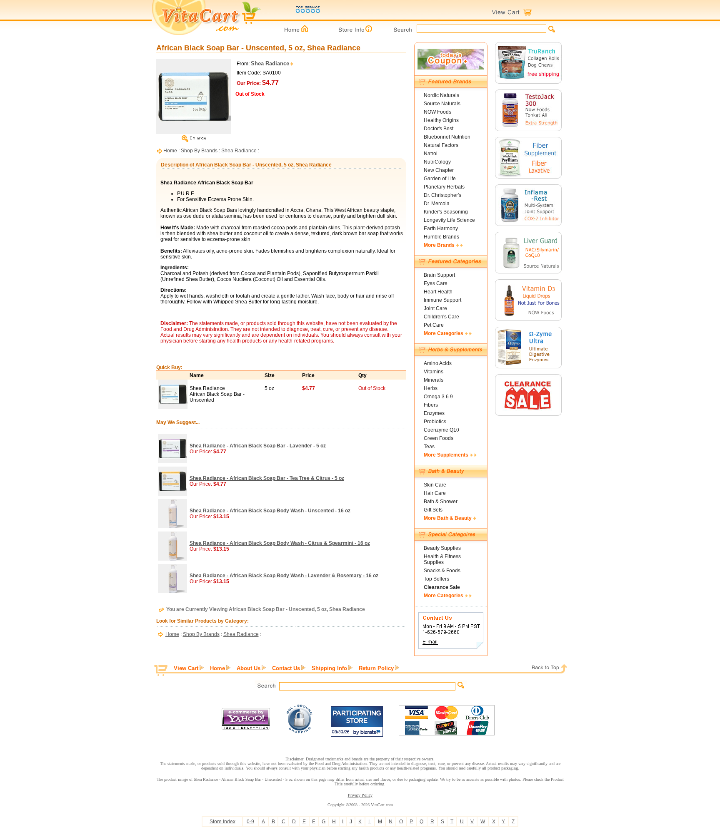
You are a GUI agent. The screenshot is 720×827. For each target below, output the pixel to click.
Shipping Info (329, 668)
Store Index (222, 822)
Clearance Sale (442, 587)
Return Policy (376, 668)
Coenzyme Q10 (441, 430)
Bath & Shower (441, 501)
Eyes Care (436, 283)
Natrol (431, 153)
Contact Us (286, 668)
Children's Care (441, 317)
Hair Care (435, 493)
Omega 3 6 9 (438, 397)
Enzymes (434, 413)
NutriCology (437, 162)
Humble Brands (441, 237)
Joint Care (435, 308)
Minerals (433, 380)
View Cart (186, 668)
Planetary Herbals (444, 187)
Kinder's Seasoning (446, 212)
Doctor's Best (438, 129)
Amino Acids (438, 363)
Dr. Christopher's (442, 195)
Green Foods (438, 438)
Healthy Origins (441, 120)
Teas (429, 447)
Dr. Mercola (437, 203)
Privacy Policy (360, 795)
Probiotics (435, 422)
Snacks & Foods (442, 571)
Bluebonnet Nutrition (447, 137)
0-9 (250, 822)
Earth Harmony (441, 228)
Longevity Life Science (449, 220)
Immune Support (442, 300)
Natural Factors (441, 145)
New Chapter (439, 170)
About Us (248, 668)
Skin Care (435, 485)
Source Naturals (442, 104)
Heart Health (438, 292)
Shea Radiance (239, 151)
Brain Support (439, 275)
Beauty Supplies (442, 548)
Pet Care (434, 325)
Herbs (431, 388)
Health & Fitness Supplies (442, 559)
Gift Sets (433, 510)
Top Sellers (436, 579)
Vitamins (433, 372)
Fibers (431, 405)
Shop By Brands (199, 151)
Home (170, 151)
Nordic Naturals (441, 95)
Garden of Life (440, 178)
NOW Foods (437, 112)
